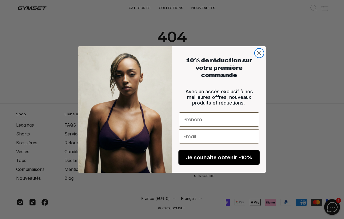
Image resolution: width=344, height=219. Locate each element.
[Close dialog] (259, 53)
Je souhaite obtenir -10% (219, 157)
